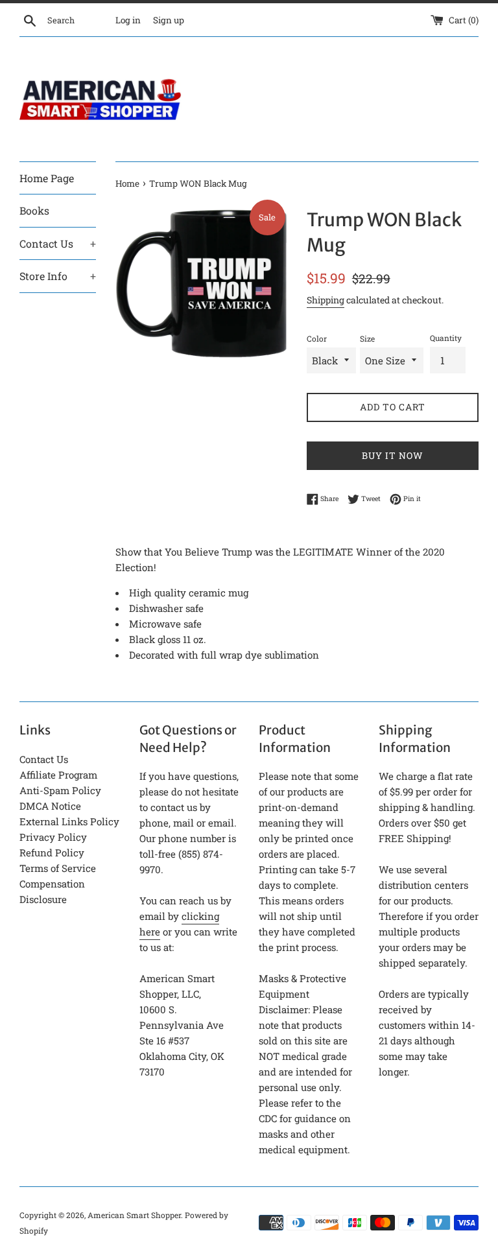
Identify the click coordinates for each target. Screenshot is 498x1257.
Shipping (325, 300)
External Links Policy (69, 821)
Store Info (57, 276)
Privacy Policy (53, 836)
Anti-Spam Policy (60, 790)
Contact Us (57, 243)
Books (34, 210)
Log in (128, 20)
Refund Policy (51, 852)
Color (317, 338)
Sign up (168, 20)
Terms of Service (57, 868)
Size (367, 338)
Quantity (446, 338)
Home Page (46, 178)
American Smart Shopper (134, 1215)
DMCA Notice (50, 805)
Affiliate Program (58, 774)
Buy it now (392, 455)
